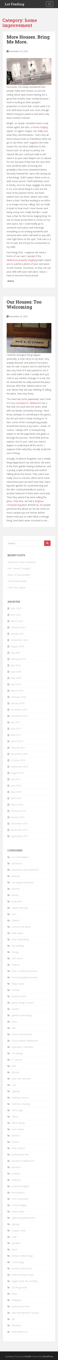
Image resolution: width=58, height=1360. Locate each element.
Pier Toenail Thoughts (18, 568)
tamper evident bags (22, 1255)
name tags (17, 1110)
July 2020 (15, 652)
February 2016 (18, 810)
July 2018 (15, 665)
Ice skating (17, 1053)
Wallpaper (17, 1300)
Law (14, 1084)
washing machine (21, 1306)
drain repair (17, 933)
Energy (15, 952)
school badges (19, 1205)
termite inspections (22, 1268)
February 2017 (18, 747)
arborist (16, 888)
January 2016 (17, 817)
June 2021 (16, 614)
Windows (16, 1325)
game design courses (23, 1002)
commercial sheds (21, 926)
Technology (18, 1262)
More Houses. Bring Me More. (28, 39)
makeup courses (20, 1097)
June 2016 (16, 785)
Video (14, 1293)
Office (15, 1116)
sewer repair (18, 1211)
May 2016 (16, 791)
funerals (16, 990)
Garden (15, 1009)
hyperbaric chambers (22, 1046)
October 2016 (18, 760)
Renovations (18, 1192)
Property (16, 1179)
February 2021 (18, 627)
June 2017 (16, 728)
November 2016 (19, 753)
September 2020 (19, 640)
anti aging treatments (23, 882)
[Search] (47, 543)
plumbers (16, 1167)
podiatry (16, 1173)
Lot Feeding (14, 4)
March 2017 (17, 741)
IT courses (17, 1059)
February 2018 (18, 696)
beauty (15, 895)
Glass (14, 1021)
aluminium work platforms (25, 869)
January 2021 (17, 633)
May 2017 (16, 734)
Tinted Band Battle (17, 581)
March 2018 (17, 690)
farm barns (17, 958)
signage (16, 1224)
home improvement (22, 1034)
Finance (16, 964)
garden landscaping (22, 1015)
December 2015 (19, 823)
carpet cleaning (19, 907)
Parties (15, 1141)
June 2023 (16, 608)
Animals (16, 876)
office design (18, 1122)
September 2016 (19, 766)
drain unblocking (20, 939)
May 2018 (16, 678)
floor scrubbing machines (25, 971)
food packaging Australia (24, 977)
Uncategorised (19, 1287)
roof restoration (20, 1198)
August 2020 (17, 646)
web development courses (25, 1312)
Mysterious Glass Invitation (21, 562)
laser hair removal (21, 1078)
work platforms (20, 1331)
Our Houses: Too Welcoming (24, 304)
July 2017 (15, 722)
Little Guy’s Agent (16, 587)
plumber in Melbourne (23, 1160)
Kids (14, 1065)
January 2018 (17, 703)
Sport (14, 1249)
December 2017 (19, 709)
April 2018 (16, 684)
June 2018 (16, 671)
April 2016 (16, 798)
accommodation (20, 857)
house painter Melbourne (25, 1040)
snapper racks (19, 1230)
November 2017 (19, 715)
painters (16, 1135)
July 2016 (15, 779)
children (16, 920)
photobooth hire (20, 1154)
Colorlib (27, 1356)
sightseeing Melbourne (23, 1217)
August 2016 (17, 772)
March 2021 (17, 621)
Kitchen (15, 1072)
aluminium (17, 863)
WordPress (48, 1356)
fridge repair (18, 983)
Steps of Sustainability (18, 574)
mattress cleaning (21, 1103)
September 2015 (19, 836)
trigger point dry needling (25, 1281)
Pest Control (18, 1148)
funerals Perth (19, 996)
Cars (14, 914)
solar (14, 1236)
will (13, 1319)
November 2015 (19, 829)
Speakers (16, 1243)
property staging (20, 1186)
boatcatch (17, 901)
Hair (14, 1027)
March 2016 (17, 804)
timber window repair (23, 1274)
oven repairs (18, 1129)
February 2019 (18, 659)
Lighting (16, 1091)
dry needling (18, 945)
